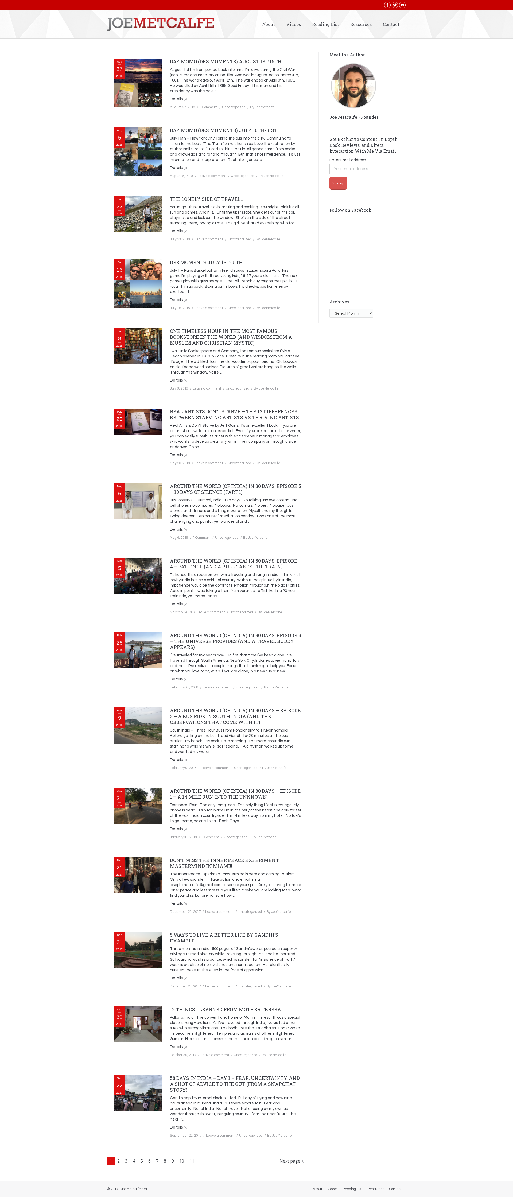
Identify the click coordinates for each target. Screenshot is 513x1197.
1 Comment (208, 107)
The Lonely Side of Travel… (207, 199)
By (262, 107)
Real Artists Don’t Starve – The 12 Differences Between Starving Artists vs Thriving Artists (234, 414)
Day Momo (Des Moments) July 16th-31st (223, 130)
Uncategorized (234, 107)
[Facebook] (387, 5)
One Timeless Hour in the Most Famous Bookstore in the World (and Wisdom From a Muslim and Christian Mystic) (231, 337)
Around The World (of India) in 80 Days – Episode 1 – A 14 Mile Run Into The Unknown (235, 794)
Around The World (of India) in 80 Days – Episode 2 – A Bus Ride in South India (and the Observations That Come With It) (235, 716)
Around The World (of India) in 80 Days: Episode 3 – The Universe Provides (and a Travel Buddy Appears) (235, 641)
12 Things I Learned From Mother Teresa (225, 1009)
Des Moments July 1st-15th (206, 262)
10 (181, 1161)
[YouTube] (402, 5)
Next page (289, 1161)
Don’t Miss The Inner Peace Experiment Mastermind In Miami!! (224, 863)
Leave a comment (212, 176)
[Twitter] (395, 5)
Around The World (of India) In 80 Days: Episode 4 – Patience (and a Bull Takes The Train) (233, 563)
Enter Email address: (348, 160)
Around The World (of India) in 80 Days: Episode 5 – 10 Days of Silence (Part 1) (235, 489)
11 (191, 1161)
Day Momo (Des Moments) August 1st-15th (226, 61)
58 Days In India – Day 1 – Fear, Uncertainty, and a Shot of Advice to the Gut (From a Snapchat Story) (235, 1084)
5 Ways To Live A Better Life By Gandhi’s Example (224, 938)
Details (176, 99)
